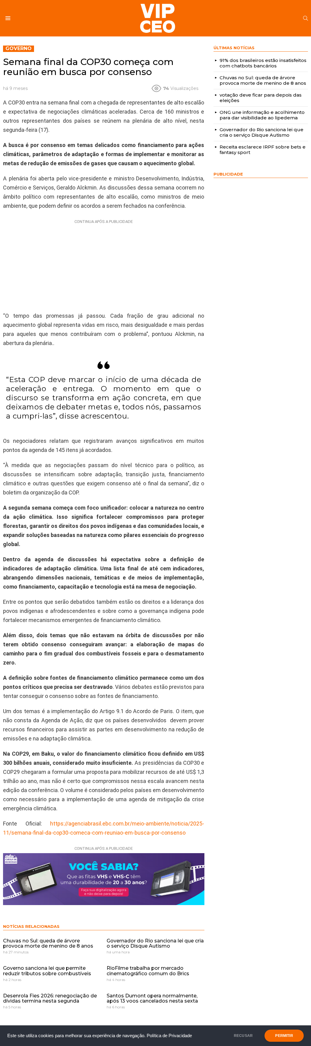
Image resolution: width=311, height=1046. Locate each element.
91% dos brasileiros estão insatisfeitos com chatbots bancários (263, 63)
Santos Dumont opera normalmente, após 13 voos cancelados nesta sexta (152, 998)
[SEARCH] (305, 18)
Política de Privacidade (169, 1035)
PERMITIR (284, 1036)
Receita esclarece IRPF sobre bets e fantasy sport (263, 149)
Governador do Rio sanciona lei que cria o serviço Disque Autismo (155, 943)
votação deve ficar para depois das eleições (261, 97)
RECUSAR (243, 1036)
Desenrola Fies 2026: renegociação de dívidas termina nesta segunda (50, 998)
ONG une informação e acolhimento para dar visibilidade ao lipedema (262, 115)
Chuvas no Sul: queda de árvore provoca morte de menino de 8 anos (48, 943)
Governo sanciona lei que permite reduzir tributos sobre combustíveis (47, 970)
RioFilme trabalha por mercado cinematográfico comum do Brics (148, 970)
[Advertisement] (103, 264)
